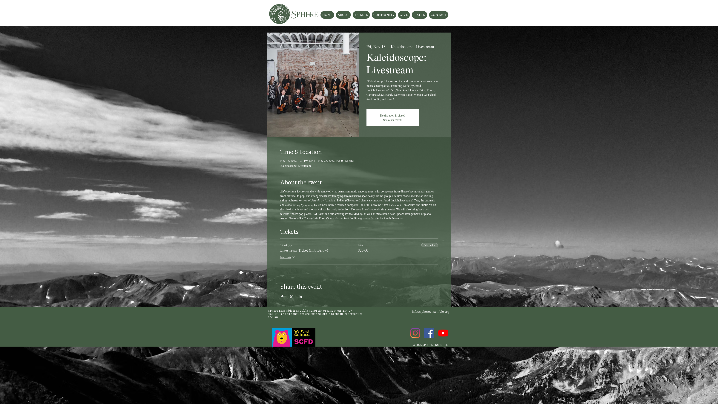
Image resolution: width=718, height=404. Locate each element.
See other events (392, 120)
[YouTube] (443, 333)
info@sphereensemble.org (430, 311)
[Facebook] (429, 333)
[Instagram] (415, 333)
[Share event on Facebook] (282, 296)
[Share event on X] (291, 296)
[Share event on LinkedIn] (300, 296)
